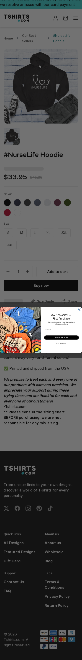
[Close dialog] (79, 309)
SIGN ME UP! (61, 337)
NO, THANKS (61, 344)
